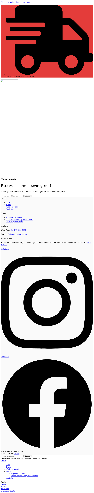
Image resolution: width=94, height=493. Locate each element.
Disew (16, 454)
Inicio (8, 202)
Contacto (9, 209)
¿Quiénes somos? (12, 207)
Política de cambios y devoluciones (19, 219)
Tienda (8, 205)
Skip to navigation (8, 2)
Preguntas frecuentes (14, 217)
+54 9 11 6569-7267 (18, 230)
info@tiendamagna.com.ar (16, 234)
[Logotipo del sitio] (9, 175)
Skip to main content (23, 2)
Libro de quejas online (14, 222)
